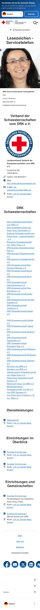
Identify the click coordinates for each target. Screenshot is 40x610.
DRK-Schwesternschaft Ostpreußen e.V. (17, 339)
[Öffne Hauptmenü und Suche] (35, 22)
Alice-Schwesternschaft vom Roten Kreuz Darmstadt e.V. (19, 229)
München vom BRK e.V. (17, 366)
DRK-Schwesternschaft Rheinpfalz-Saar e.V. (17, 345)
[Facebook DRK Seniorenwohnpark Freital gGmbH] (6, 564)
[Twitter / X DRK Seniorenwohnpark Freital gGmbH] (23, 564)
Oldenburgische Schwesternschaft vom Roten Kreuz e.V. (21, 373)
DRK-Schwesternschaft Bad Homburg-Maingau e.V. (19, 266)
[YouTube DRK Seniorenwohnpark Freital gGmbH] (15, 564)
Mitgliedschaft (12, 420)
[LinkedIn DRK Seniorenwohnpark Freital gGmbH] (31, 564)
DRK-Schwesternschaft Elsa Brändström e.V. (19, 289)
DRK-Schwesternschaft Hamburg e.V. (17, 307)
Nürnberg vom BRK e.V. (17, 369)
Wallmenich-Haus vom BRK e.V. (20, 383)
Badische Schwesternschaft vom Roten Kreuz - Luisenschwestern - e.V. (21, 236)
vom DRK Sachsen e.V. (17, 392)
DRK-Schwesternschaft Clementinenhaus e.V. (17, 284)
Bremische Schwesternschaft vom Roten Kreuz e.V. (19, 243)
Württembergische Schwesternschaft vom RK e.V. (20, 388)
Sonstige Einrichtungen (16, 452)
